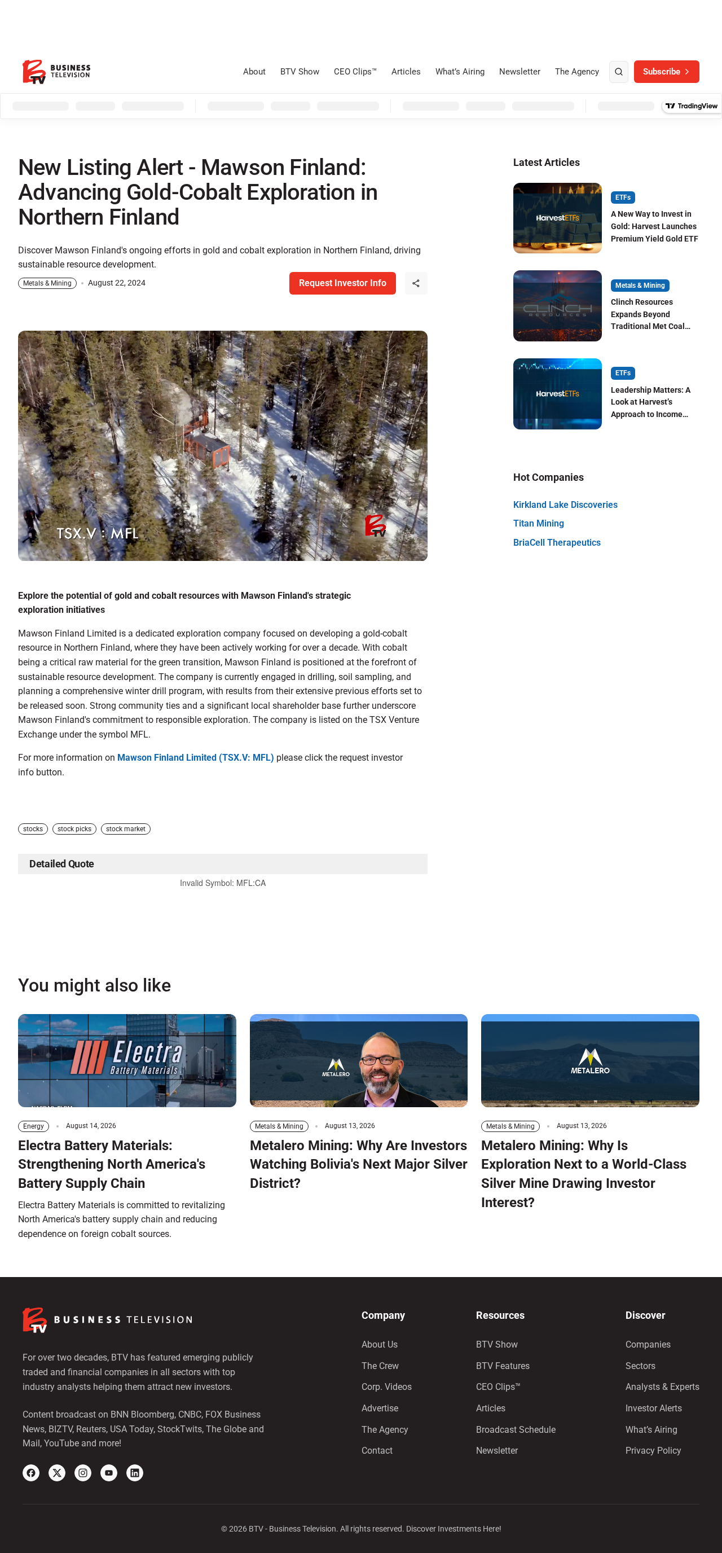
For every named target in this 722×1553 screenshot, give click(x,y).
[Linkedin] (134, 1472)
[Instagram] (82, 1472)
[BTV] (56, 72)
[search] (618, 72)
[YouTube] (108, 1472)
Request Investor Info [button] (342, 283)
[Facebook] (31, 1472)
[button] (416, 283)
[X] (57, 1472)
